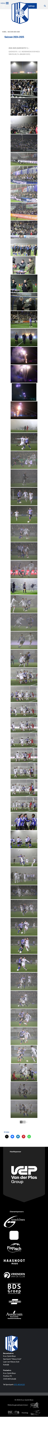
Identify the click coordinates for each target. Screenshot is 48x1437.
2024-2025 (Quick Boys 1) (18, 48)
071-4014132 (19, 1384)
